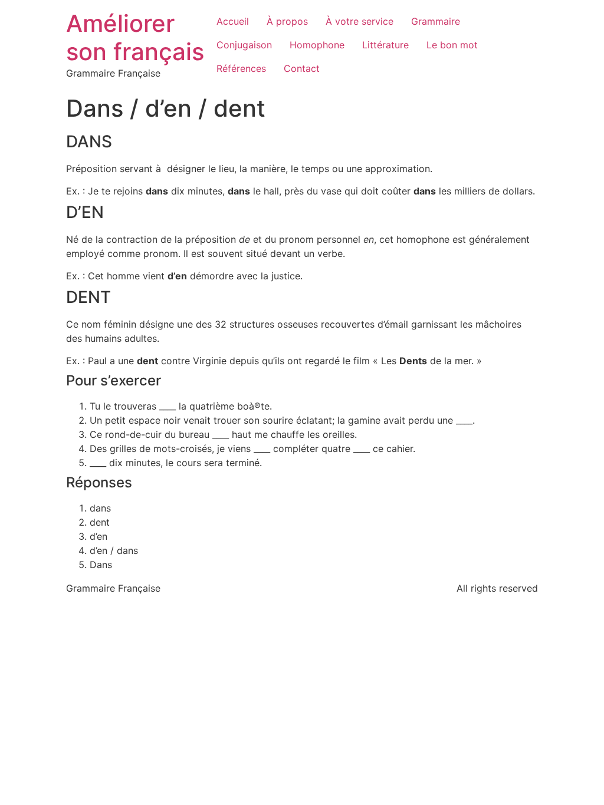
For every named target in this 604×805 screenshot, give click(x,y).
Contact (302, 68)
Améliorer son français (135, 37)
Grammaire (435, 21)
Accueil (232, 21)
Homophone (317, 45)
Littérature (385, 45)
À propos (287, 21)
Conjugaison (244, 45)
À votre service (359, 21)
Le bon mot (452, 45)
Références (241, 68)
